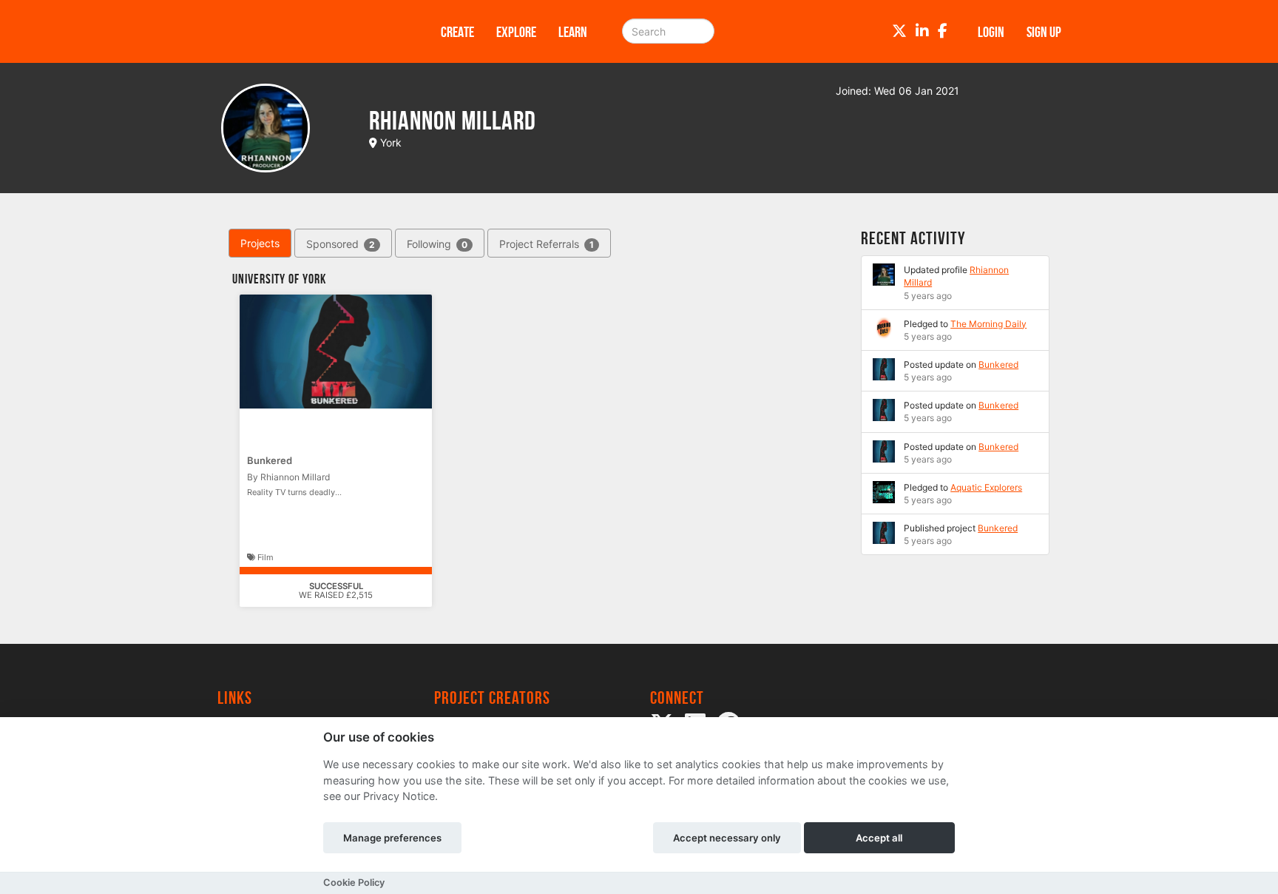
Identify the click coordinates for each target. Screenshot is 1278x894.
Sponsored (340, 244)
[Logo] (309, 31)
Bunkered (269, 460)
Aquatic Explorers (986, 487)
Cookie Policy (354, 882)
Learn (572, 32)
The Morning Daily (988, 323)
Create (457, 32)
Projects (260, 243)
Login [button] (991, 32)
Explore (516, 32)
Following (437, 244)
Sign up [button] (1044, 32)
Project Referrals (546, 244)
